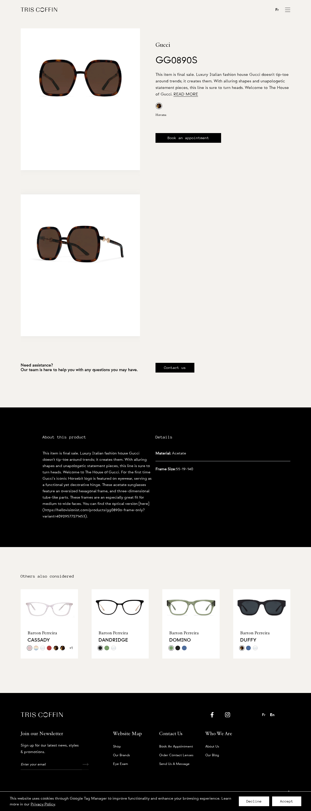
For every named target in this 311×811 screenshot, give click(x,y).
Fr (277, 10)
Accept (286, 801)
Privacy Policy (43, 804)
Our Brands (121, 755)
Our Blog (212, 755)
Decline (254, 801)
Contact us (175, 368)
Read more (185, 94)
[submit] (85, 764)
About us (212, 746)
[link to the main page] (39, 10)
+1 (71, 648)
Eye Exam (120, 764)
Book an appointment (188, 138)
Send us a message (174, 764)
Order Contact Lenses (176, 755)
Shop (117, 746)
